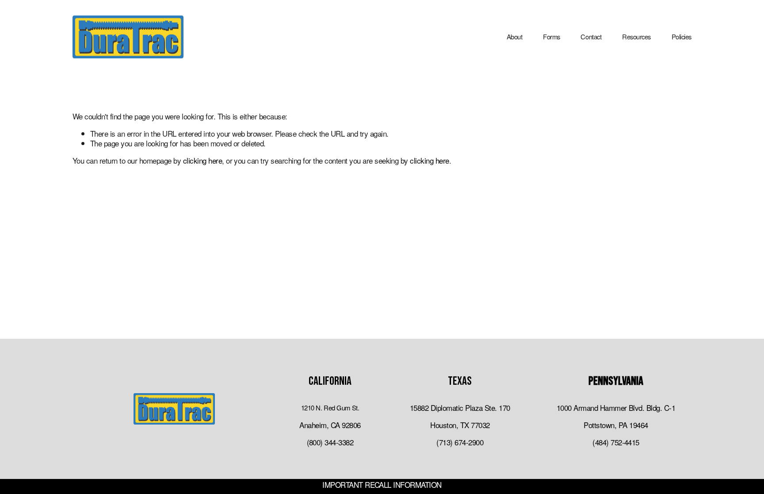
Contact (591, 36)
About (515, 36)
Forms (551, 36)
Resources (636, 36)
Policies (681, 36)
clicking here (202, 160)
